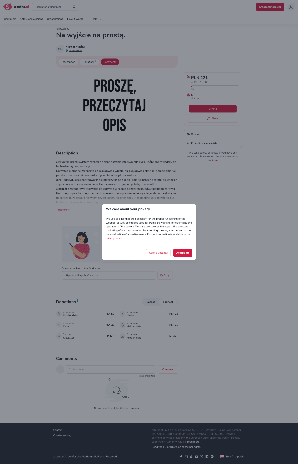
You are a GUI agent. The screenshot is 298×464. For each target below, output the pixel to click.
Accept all (182, 253)
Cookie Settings (158, 253)
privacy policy (114, 238)
